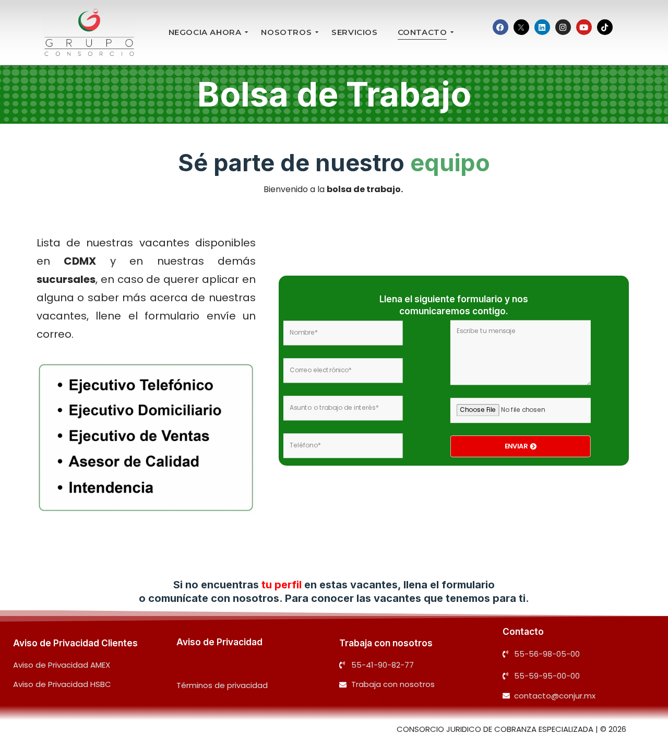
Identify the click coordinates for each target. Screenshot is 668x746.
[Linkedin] (542, 27)
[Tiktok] (605, 27)
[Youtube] (584, 27)
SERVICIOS (354, 32)
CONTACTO (422, 32)
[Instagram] (563, 27)
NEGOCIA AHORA (205, 32)
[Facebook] (500, 27)
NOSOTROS (286, 32)
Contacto (523, 631)
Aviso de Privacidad (219, 642)
